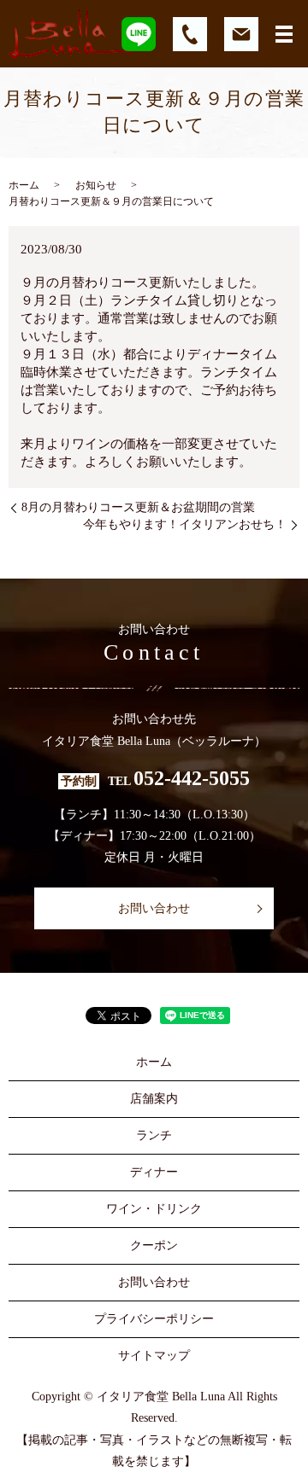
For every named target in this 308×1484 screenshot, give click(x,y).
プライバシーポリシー (154, 1318)
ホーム (24, 185)
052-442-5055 (191, 779)
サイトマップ (154, 1355)
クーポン (154, 1245)
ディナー (154, 1172)
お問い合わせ (154, 908)
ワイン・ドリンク (154, 1208)
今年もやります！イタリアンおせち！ (185, 524)
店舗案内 (154, 1098)
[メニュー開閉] (284, 34)
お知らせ (95, 185)
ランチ (154, 1135)
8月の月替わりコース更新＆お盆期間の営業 (138, 507)
